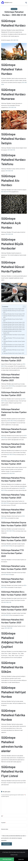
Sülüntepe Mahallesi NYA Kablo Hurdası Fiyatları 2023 (13, 350)
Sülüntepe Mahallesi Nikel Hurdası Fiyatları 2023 (14, 329)
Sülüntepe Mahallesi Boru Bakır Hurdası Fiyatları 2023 (14, 347)
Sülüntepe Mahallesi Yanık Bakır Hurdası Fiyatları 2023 (14, 335)
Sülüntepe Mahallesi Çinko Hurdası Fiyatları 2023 (14, 322)
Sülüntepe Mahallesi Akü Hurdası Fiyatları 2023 (13, 353)
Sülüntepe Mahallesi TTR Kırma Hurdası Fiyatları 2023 (13, 338)
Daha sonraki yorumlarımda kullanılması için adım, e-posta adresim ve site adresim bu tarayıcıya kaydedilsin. (13, 838)
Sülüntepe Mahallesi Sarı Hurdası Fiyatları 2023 (13, 344)
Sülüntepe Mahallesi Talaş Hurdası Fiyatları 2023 (13, 327)
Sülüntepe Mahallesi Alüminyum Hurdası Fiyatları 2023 (13, 311)
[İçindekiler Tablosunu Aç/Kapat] (23, 306)
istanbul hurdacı (14, 854)
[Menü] (26, 3)
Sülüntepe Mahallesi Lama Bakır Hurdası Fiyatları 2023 (14, 342)
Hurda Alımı (14, 9)
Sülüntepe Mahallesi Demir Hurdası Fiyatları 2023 (14, 314)
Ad (2, 816)
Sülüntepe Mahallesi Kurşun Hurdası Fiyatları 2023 (13, 319)
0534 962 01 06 (14, 40)
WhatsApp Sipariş (7, 859)
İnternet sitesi (4, 829)
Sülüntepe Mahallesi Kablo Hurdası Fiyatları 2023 (13, 324)
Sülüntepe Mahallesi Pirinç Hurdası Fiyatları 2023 (13, 326)
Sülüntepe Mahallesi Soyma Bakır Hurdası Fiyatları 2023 (12, 332)
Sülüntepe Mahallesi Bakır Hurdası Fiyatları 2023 (13, 308)
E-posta (3, 822)
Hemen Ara (21, 859)
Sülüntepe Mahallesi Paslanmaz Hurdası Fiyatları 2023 (13, 316)
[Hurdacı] (7, 2)
